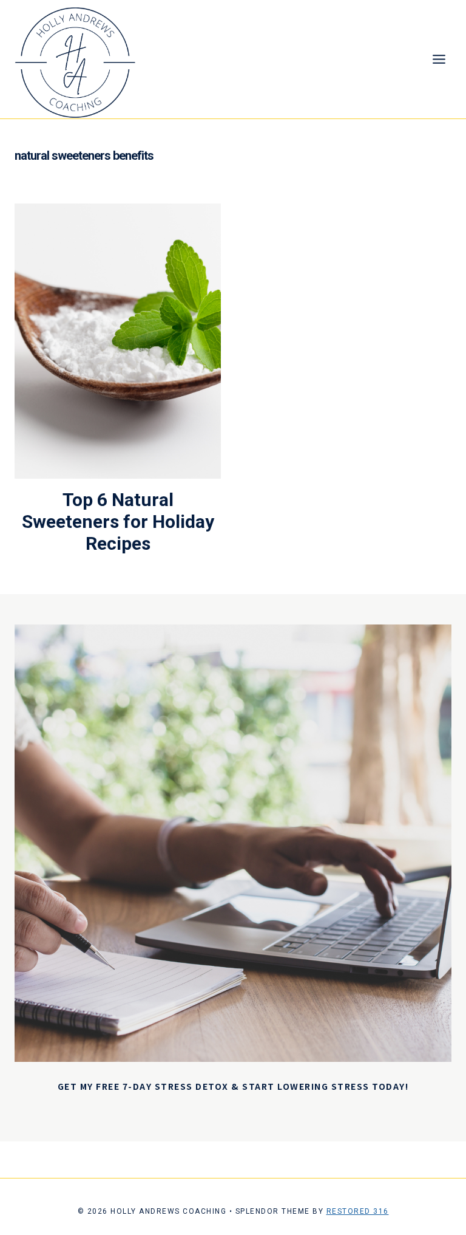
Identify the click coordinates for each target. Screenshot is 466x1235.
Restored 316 (357, 1211)
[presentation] (118, 341)
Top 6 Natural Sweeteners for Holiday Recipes (118, 521)
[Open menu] (438, 59)
